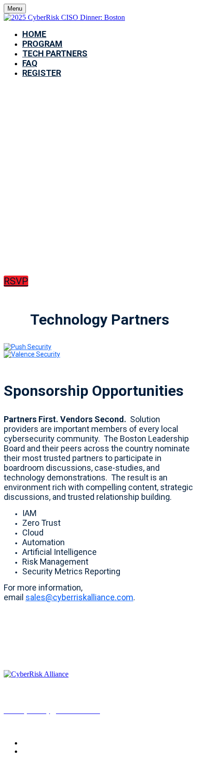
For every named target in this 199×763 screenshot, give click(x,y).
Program (42, 44)
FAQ (29, 63)
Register (41, 73)
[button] (16, 281)
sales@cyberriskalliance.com (79, 597)
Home (34, 34)
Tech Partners (54, 53)
